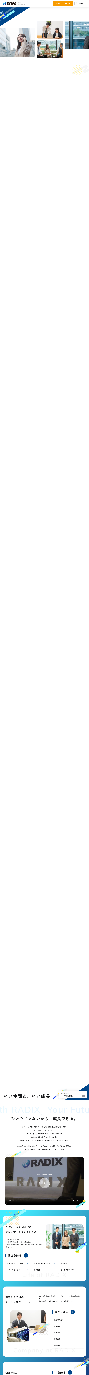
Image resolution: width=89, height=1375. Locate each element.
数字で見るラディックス (44, 1263)
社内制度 (44, 1270)
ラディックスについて (17, 1263)
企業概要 (68, 1326)
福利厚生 (71, 1263)
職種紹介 (68, 1345)
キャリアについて (71, 1270)
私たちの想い (68, 1320)
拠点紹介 (68, 1332)
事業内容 (68, 1339)
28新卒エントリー (63, 3)
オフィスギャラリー (17, 1270)
